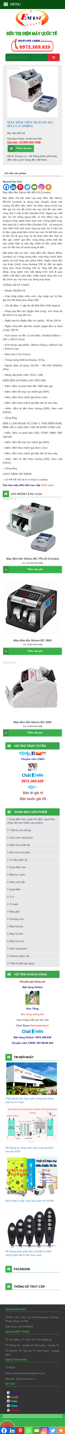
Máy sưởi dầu (17, 882)
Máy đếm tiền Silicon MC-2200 (32, 722)
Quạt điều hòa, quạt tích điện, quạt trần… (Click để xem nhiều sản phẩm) (32, 821)
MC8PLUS (19, 290)
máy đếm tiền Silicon (42, 252)
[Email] (34, 187)
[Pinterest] (20, 187)
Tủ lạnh (14, 904)
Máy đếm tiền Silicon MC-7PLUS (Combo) (32, 558)
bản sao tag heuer (16, 1420)
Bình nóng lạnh (18, 948)
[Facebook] (6, 187)
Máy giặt (14, 911)
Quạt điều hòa (18, 867)
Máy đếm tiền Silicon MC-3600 (32, 640)
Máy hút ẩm (16, 933)
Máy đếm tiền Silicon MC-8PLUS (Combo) (27, 192)
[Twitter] (27, 187)
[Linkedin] (13, 187)
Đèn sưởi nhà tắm (20, 852)
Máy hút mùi (17, 941)
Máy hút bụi (16, 926)
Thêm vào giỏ (23, 148)
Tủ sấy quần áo (18, 859)
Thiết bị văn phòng (20, 830)
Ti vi (12, 896)
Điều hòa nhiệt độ (20, 845)
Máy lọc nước (17, 874)
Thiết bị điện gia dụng (22, 963)
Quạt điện (15, 889)
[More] (48, 187)
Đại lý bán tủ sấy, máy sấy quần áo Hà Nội (29, 1200)
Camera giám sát (19, 955)
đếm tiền (20, 205)
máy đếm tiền (45, 198)
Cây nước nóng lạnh (21, 837)
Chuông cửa (17, 919)
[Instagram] (41, 187)
